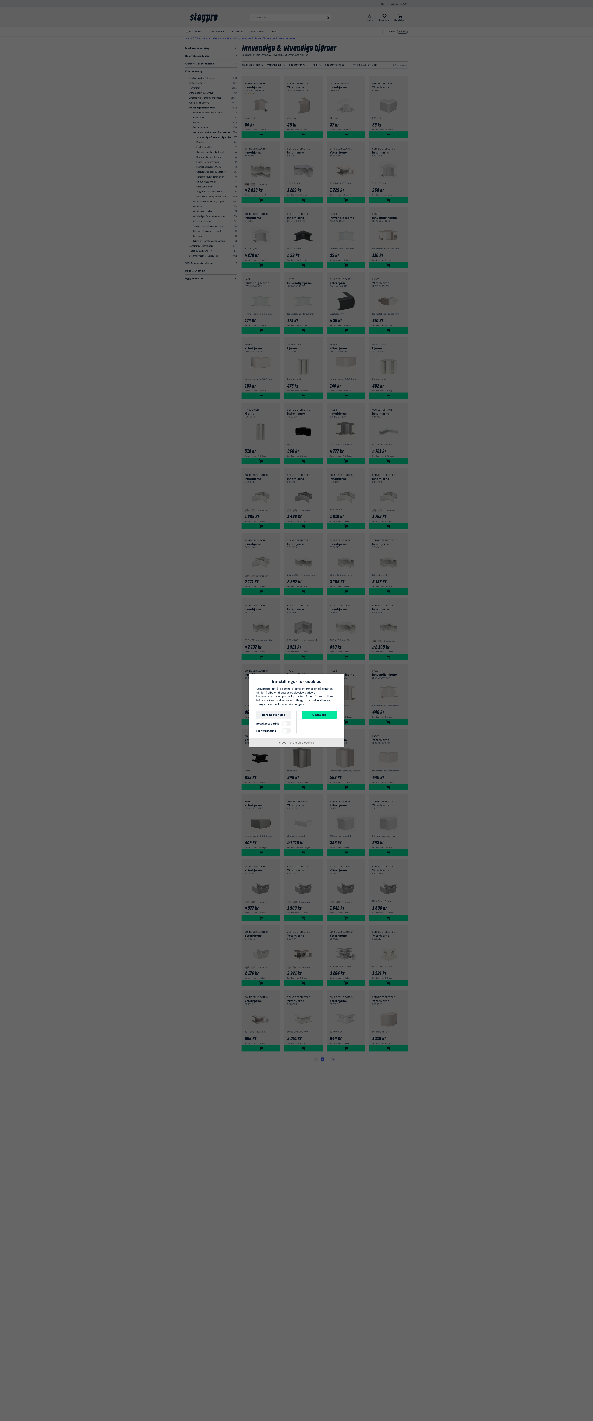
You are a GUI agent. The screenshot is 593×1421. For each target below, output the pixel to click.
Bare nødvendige (273, 715)
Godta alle (319, 715)
